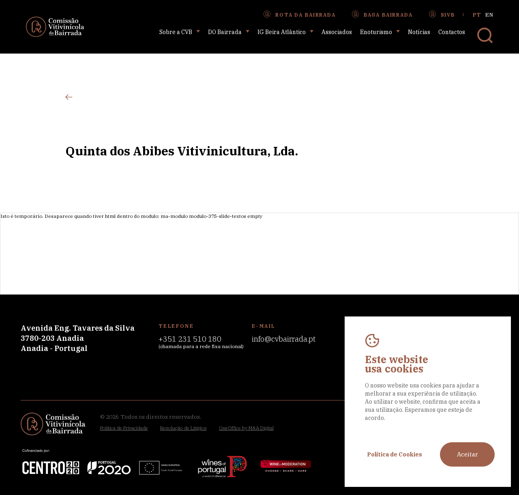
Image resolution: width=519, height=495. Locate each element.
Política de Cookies (394, 454)
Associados (337, 32)
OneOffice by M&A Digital (246, 428)
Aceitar (467, 454)
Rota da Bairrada (305, 15)
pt (477, 14)
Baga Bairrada (388, 15)
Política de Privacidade (124, 428)
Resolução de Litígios (183, 428)
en (489, 14)
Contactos (451, 32)
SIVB (448, 15)
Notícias (419, 32)
